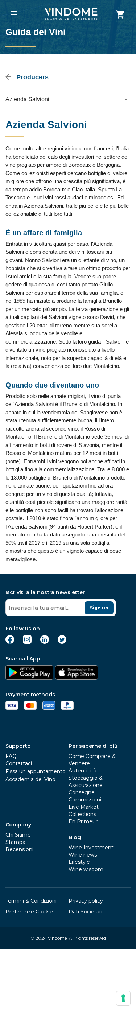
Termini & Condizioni (31, 901)
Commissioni (85, 799)
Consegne (82, 792)
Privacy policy (86, 901)
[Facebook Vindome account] (9, 641)
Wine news (83, 855)
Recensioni (19, 849)
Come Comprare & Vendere (92, 760)
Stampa (15, 842)
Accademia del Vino (30, 779)
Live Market (84, 807)
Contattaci (18, 763)
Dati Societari (85, 911)
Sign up (99, 607)
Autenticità (82, 770)
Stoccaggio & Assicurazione (86, 781)
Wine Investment (91, 847)
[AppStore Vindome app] (76, 677)
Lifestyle (79, 862)
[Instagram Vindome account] (27, 641)
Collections (82, 814)
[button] (68, 99)
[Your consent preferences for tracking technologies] (123, 998)
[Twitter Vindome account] (62, 641)
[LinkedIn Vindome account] (44, 641)
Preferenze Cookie (29, 911)
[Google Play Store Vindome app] (29, 677)
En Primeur (83, 821)
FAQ (11, 756)
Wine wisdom (86, 869)
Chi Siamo (18, 835)
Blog (75, 837)
